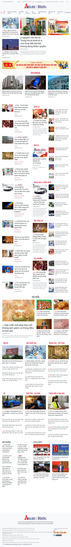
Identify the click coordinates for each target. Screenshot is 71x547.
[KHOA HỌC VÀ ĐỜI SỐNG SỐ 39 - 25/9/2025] (51, 167)
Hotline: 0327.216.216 (26, 1)
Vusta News (37, 442)
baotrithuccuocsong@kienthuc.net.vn (13, 544)
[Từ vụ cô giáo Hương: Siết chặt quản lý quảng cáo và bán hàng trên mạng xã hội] (58, 402)
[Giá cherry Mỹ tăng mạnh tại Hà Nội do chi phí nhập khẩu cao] (7, 124)
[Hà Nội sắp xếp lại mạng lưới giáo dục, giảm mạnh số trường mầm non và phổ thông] (51, 234)
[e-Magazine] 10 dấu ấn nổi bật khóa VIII (60, 458)
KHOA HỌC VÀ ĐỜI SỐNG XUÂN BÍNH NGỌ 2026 (61, 148)
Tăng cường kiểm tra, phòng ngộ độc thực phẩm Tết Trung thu (44, 313)
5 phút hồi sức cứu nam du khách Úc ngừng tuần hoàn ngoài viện (21, 224)
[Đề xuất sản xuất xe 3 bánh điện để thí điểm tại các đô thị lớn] (51, 205)
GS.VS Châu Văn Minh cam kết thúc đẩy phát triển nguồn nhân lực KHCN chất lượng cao (60, 476)
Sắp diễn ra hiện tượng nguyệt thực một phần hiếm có (10, 53)
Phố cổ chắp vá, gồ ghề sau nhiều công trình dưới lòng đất (22, 481)
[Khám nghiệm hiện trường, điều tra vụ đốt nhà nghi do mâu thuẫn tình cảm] (7, 140)
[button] (63, 442)
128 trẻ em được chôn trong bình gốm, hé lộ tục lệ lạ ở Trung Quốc (57, 382)
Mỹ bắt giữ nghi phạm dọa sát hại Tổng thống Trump (12, 426)
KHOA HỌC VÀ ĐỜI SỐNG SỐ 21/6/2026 (39, 161)
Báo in (36, 145)
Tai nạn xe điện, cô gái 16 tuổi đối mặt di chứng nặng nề (34, 420)
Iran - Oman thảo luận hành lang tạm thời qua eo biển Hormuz (21, 108)
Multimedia (67, 12)
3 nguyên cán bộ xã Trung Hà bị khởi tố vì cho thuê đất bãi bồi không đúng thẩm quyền (33, 42)
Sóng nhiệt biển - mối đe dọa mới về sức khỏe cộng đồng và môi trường (7, 448)
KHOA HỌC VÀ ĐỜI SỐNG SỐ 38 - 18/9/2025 (61, 174)
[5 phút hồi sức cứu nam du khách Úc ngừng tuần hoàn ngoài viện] (7, 224)
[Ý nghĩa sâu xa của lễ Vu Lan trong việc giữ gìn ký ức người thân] (7, 155)
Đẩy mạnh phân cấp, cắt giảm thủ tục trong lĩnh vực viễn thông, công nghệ (44, 333)
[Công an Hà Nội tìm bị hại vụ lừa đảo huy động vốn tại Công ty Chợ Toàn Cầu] (7, 269)
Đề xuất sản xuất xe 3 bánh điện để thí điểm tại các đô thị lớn (61, 204)
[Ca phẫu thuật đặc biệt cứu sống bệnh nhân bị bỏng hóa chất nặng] (51, 243)
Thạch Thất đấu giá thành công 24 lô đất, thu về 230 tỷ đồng (12, 379)
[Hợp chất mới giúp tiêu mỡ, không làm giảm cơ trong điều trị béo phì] (18, 310)
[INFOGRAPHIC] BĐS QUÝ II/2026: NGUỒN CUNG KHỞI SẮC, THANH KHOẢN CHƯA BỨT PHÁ (61, 290)
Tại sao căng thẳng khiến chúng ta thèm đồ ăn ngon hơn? (40, 237)
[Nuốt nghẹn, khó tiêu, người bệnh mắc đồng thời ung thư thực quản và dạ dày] (10, 23)
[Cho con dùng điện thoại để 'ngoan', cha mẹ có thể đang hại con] (35, 402)
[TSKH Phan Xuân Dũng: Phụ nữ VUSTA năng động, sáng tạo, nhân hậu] (41, 466)
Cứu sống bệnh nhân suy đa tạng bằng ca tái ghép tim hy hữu (61, 225)
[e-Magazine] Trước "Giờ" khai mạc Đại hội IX (41, 458)
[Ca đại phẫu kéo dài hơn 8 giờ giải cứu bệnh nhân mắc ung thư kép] (51, 281)
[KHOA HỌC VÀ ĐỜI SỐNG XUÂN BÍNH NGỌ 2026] (51, 150)
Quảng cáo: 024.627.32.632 (52, 1)
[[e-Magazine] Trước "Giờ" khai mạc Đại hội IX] (41, 449)
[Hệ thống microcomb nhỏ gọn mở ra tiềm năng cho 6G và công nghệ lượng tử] (7, 205)
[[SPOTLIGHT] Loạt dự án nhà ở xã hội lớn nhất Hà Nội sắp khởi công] (12, 83)
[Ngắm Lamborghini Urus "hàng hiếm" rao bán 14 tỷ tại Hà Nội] (12, 402)
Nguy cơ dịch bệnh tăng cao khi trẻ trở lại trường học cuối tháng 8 (61, 332)
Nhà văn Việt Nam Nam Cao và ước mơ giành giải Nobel (58, 435)
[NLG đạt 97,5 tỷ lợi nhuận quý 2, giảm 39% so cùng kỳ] (12, 352)
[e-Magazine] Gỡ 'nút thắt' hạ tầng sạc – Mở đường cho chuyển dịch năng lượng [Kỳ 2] (23, 460)
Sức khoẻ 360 (60, 12)
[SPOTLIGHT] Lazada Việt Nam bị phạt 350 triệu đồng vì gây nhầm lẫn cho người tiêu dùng (34, 93)
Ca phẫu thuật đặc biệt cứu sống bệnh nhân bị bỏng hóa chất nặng (61, 242)
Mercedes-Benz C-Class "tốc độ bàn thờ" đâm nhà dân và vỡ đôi (12, 431)
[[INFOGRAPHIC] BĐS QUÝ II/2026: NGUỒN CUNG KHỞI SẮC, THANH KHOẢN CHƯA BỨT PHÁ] (51, 289)
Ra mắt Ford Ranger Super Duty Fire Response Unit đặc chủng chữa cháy (62, 196)
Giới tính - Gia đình (51, 12)
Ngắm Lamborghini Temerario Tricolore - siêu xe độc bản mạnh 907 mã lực (22, 189)
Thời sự (4, 12)
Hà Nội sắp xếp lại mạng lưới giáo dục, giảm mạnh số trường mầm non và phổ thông (61, 234)
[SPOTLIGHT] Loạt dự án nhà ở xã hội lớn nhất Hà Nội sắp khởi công (12, 92)
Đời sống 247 (21, 12)
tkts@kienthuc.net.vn (27, 544)
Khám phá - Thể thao (18, 161)
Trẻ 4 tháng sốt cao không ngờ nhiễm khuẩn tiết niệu (22, 285)
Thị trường (27, 12)
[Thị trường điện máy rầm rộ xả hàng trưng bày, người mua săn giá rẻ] (51, 263)
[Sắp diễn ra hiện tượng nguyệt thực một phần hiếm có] (10, 44)
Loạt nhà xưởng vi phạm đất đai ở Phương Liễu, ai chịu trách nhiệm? (58, 428)
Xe (4, 393)
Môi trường (34, 12)
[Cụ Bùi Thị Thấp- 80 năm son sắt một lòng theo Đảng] (40, 114)
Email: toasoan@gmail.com (38, 1)
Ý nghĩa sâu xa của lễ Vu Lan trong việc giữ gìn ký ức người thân (21, 156)
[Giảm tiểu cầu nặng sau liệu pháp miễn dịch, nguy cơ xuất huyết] (7, 253)
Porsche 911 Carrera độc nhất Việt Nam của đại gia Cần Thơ (12, 420)
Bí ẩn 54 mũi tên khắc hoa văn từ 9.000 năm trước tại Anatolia (58, 370)
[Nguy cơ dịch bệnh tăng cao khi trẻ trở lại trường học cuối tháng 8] (61, 324)
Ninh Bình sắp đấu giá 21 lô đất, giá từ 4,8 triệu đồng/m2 (12, 373)
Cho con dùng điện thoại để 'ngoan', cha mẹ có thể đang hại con (35, 413)
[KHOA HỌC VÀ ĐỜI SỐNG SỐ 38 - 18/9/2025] (51, 175)
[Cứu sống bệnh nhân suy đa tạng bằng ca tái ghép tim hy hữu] (51, 225)
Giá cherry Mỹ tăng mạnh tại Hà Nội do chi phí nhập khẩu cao (21, 124)
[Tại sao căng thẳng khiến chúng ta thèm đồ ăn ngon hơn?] (40, 228)
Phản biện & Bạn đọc (42, 12)
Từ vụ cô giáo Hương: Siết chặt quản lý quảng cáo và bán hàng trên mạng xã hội (58, 413)
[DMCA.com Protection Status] (57, 535)
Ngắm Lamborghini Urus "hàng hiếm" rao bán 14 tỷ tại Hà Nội (12, 413)
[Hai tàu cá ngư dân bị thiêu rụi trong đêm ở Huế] (7, 239)
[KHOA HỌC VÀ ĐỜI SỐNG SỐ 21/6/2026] (40, 152)
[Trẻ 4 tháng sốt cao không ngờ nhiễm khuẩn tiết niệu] (7, 285)
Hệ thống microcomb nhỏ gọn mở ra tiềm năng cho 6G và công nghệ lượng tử (21, 207)
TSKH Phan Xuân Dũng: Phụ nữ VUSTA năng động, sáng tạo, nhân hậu (41, 475)
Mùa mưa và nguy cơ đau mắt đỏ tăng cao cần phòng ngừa (61, 251)
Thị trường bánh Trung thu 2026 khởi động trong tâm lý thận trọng (61, 313)
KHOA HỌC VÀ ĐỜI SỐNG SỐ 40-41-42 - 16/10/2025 (61, 158)
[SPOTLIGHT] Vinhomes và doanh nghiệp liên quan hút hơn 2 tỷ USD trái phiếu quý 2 (58, 93)
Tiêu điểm (35, 296)
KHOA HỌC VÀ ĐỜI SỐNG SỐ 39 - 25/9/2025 (61, 165)
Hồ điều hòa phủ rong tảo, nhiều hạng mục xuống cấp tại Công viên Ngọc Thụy (23, 448)
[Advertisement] (35, 498)
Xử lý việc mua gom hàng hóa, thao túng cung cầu (22, 471)
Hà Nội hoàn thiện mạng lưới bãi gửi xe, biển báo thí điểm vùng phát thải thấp (7, 482)
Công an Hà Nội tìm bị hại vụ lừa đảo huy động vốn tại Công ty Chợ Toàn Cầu (22, 270)
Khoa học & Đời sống (35, 6)
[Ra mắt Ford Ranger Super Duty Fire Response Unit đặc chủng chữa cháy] (51, 196)
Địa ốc (6, 343)
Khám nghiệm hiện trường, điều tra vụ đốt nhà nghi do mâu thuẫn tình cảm (21, 140)
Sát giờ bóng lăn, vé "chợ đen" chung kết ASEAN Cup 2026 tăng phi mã (62, 272)
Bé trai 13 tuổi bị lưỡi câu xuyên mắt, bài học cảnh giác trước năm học (35, 426)
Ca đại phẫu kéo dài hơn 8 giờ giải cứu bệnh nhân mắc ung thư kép (61, 280)
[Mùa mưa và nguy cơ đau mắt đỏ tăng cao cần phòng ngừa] (51, 251)
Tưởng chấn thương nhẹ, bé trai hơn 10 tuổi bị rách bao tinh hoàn (35, 433)
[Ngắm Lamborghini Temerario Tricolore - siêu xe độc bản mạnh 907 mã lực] (7, 187)
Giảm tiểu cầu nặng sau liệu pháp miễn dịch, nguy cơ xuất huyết (22, 254)
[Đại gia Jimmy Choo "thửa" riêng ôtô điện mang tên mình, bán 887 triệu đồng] (51, 213)
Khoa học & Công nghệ (12, 12)
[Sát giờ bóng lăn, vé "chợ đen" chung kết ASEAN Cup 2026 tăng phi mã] (51, 272)
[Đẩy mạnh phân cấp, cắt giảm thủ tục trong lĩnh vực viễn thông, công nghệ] (44, 324)
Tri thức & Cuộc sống (59, 532)
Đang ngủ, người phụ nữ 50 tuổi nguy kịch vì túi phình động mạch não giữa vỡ (21, 172)
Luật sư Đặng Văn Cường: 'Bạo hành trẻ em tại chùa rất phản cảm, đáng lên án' (58, 421)
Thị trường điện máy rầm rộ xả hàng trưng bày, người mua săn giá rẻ (62, 263)
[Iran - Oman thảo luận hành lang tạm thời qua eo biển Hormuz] (7, 108)
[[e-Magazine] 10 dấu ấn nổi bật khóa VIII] (60, 449)
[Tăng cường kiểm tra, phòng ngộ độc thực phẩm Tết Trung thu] (44, 305)
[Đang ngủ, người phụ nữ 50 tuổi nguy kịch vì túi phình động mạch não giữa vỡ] (7, 171)
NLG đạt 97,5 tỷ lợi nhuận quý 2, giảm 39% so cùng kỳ (12, 362)
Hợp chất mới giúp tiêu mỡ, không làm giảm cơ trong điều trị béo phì (18, 328)
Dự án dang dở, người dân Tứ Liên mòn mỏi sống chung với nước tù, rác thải (7, 470)
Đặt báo (19, 1)
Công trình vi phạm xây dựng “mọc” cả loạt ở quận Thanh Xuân (12, 368)
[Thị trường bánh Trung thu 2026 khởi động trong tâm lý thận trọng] (61, 305)
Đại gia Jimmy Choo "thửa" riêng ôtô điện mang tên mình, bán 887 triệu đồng (62, 214)
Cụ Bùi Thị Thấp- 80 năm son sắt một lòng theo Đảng (40, 122)
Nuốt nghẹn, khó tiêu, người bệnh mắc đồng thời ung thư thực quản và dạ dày (10, 32)
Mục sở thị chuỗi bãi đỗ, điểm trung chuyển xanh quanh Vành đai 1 (7, 459)
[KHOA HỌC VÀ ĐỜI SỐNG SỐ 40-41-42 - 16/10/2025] (51, 158)
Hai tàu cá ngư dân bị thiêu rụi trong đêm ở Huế (21, 239)
